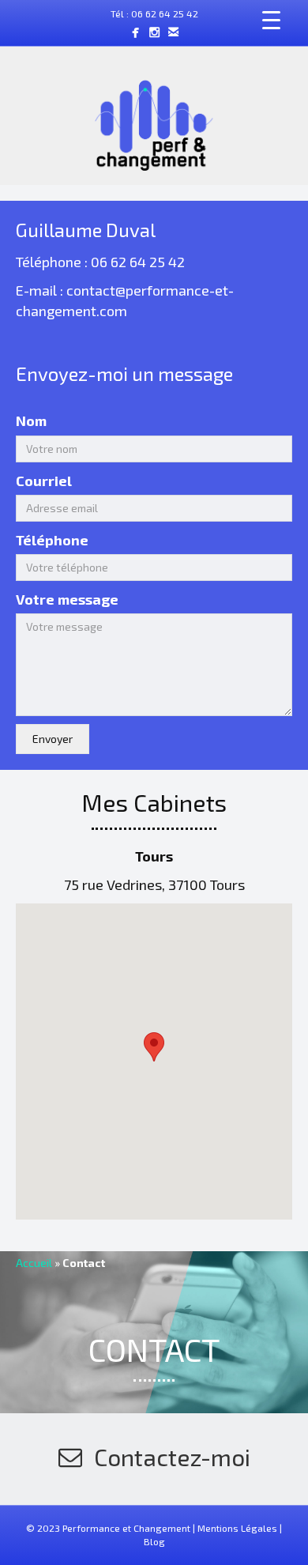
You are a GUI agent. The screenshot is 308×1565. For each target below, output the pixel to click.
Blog (154, 1541)
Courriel (44, 480)
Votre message (67, 599)
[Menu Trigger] (272, 20)
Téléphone (52, 540)
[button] (52, 739)
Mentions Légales (237, 1527)
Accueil (34, 1262)
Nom (31, 420)
